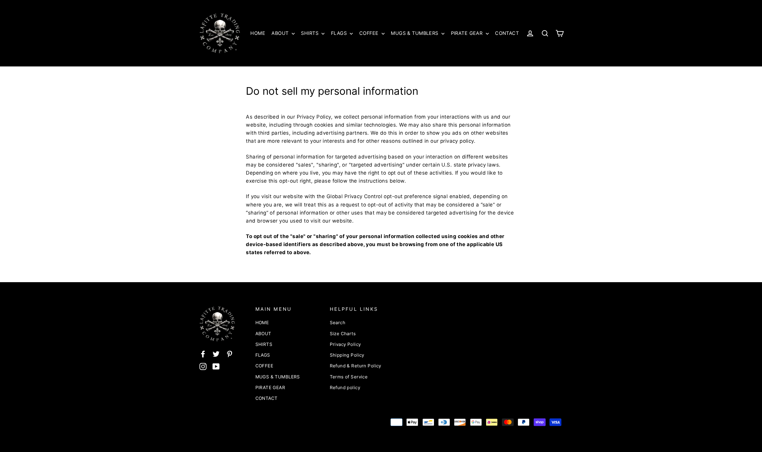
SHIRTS (310, 33)
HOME (257, 33)
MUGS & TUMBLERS (415, 33)
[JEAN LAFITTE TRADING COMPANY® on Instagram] (203, 366)
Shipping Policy (347, 355)
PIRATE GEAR (467, 33)
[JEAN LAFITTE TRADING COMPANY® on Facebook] (203, 354)
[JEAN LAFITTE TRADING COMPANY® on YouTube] (216, 366)
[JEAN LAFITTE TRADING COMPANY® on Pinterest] (229, 354)
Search (338, 322)
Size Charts (343, 333)
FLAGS (340, 33)
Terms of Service (349, 377)
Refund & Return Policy (355, 366)
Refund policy (345, 387)
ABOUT (280, 33)
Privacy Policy (345, 344)
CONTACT (507, 33)
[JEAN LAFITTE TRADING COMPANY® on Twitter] (216, 354)
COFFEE (369, 33)
